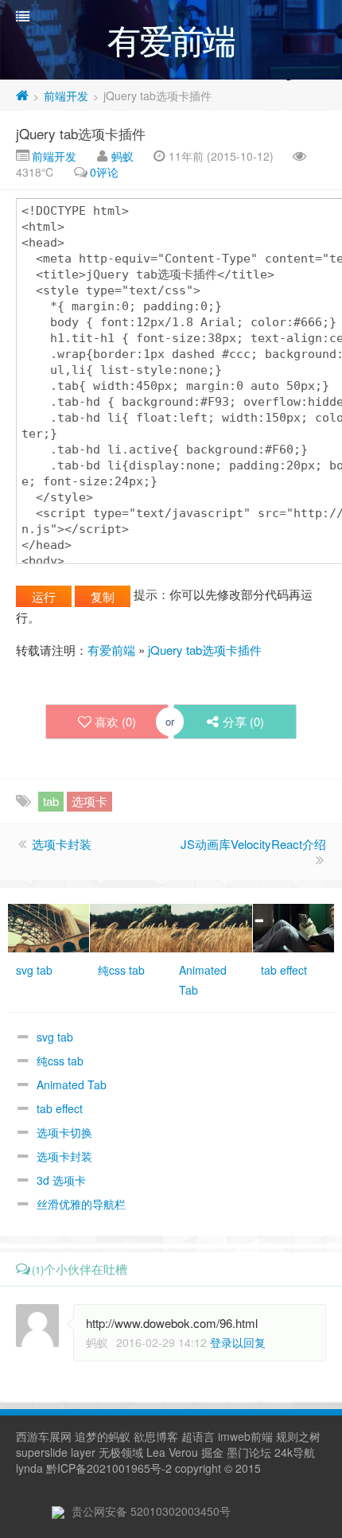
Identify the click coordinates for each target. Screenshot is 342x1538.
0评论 (104, 172)
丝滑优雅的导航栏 (81, 1204)
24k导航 (294, 1452)
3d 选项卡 (61, 1180)
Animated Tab (72, 1084)
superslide (42, 1452)
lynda (29, 1468)
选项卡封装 (61, 843)
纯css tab (60, 1061)
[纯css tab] (130, 926)
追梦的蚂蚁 (102, 1436)
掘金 (212, 1452)
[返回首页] (22, 95)
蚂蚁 (122, 156)
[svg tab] (48, 926)
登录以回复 (238, 1342)
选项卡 (89, 800)
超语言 (198, 1436)
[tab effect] (293, 926)
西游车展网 (44, 1436)
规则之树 (298, 1436)
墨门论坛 (249, 1452)
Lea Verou (172, 1452)
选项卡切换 (64, 1132)
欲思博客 (156, 1436)
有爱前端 (111, 649)
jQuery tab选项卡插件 (81, 133)
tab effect (60, 1108)
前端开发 (66, 95)
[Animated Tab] (211, 926)
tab (51, 800)
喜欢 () (115, 721)
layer (83, 1452)
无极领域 (121, 1452)
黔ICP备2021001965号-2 (109, 1468)
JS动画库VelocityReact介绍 (253, 843)
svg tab (55, 1037)
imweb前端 (245, 1436)
